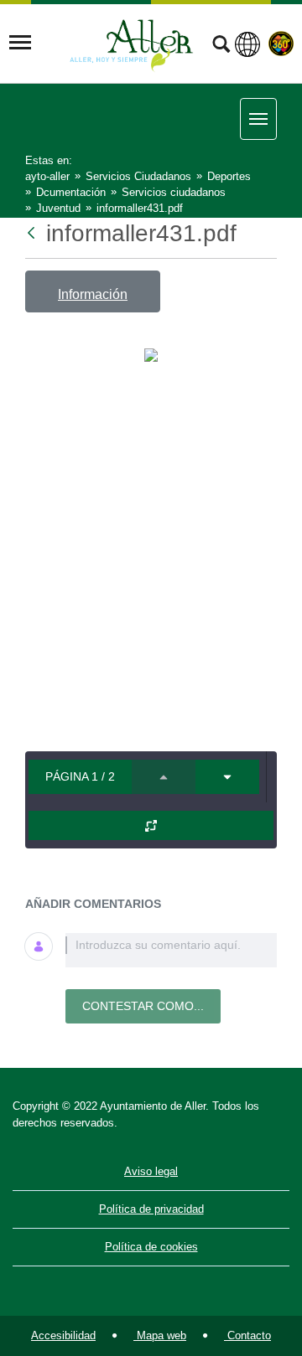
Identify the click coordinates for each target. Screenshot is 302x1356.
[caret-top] (163, 777)
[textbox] (171, 950)
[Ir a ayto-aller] (132, 42)
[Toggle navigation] (20, 43)
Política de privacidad (151, 1209)
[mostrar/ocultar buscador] (221, 46)
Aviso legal (151, 1171)
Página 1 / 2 (80, 776)
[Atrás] (32, 233)
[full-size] (151, 825)
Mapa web (159, 1335)
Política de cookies (151, 1246)
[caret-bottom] (227, 777)
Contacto (247, 1335)
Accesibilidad (63, 1335)
